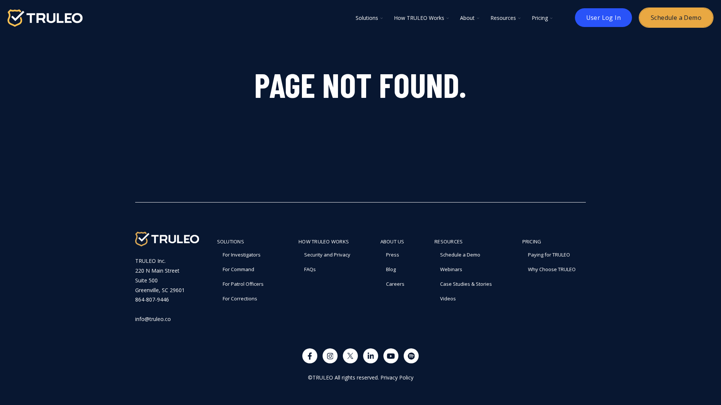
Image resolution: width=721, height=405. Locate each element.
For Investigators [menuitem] (242, 254)
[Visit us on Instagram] (330, 355)
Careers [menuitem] (395, 283)
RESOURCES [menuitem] (448, 241)
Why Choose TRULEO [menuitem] (552, 269)
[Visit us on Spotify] (411, 355)
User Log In (603, 18)
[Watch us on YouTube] (390, 355)
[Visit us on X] (350, 355)
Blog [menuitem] (391, 269)
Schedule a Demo (676, 18)
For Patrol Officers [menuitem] (243, 283)
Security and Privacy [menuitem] (327, 254)
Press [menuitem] (392, 254)
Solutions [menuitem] (230, 241)
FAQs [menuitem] (310, 269)
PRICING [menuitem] (532, 241)
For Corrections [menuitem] (240, 298)
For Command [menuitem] (238, 269)
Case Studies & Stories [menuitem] (466, 283)
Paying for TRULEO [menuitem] (549, 254)
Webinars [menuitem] (451, 269)
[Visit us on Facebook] (309, 355)
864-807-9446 (152, 299)
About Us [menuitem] (392, 241)
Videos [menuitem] (448, 298)
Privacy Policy (396, 377)
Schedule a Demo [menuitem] (460, 254)
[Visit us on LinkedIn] (370, 355)
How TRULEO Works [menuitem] (324, 241)
